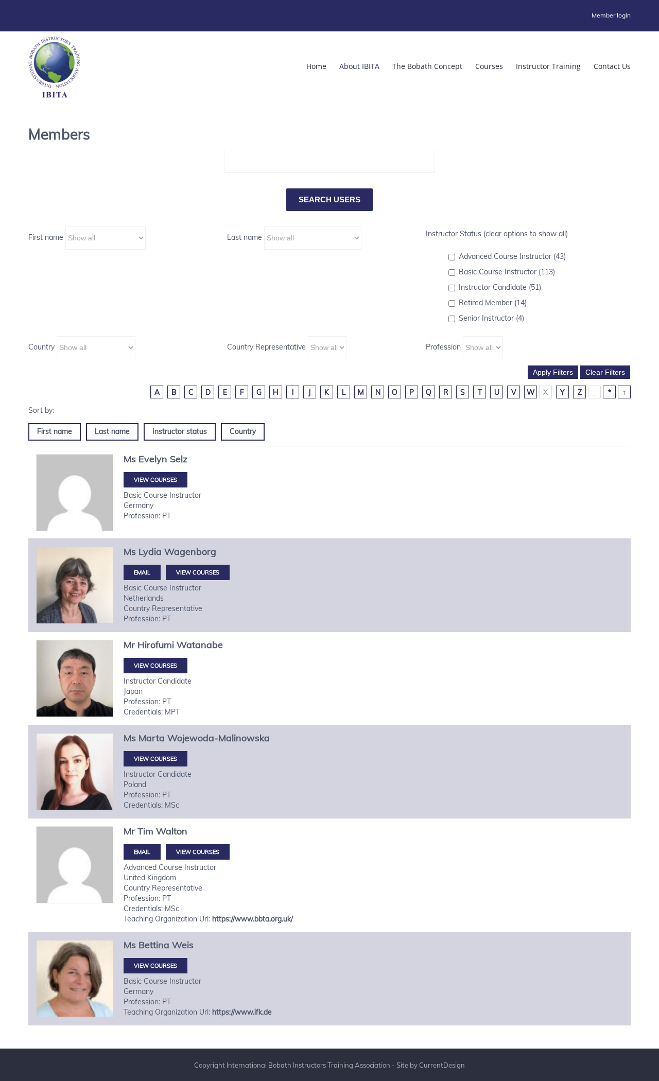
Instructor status (179, 431)
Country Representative (266, 347)
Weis (183, 945)
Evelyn (152, 459)
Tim (145, 831)
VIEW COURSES (155, 479)
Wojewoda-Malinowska (218, 738)
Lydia (150, 551)
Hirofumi (155, 645)
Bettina (153, 945)
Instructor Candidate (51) (500, 287)
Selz (178, 459)
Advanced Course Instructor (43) (512, 256)
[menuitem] (611, 15)
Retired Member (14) (493, 302)
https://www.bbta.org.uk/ (252, 918)
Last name (244, 237)
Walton (171, 831)
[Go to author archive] (75, 493)
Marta (151, 738)
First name (45, 237)
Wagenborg (190, 551)
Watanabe (200, 645)
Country (41, 347)
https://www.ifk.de (242, 1012)
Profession (443, 347)
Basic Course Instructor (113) (507, 271)
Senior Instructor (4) (491, 318)
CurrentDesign (442, 1065)
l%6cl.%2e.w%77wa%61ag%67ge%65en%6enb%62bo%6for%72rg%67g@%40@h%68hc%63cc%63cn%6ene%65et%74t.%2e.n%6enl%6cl (142, 572)
